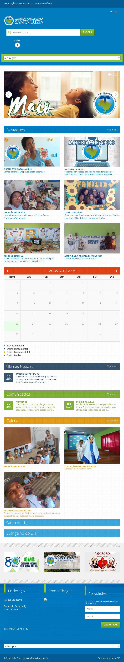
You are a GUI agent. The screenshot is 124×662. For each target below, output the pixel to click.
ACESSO (114, 11)
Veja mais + (112, 129)
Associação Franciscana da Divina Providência (28, 3)
